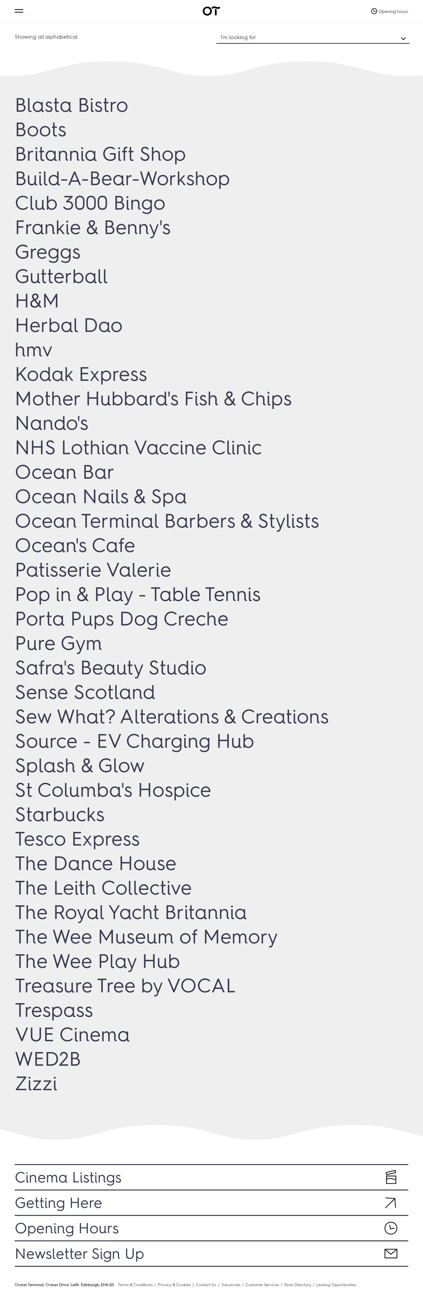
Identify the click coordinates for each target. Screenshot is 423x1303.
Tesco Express (77, 838)
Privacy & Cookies (174, 1284)
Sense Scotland (85, 692)
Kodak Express (81, 374)
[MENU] (18, 10)
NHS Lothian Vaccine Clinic (138, 447)
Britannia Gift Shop (100, 154)
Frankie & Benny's (93, 227)
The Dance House (95, 863)
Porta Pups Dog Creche (122, 618)
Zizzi (36, 1083)
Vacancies (230, 1284)
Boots (40, 129)
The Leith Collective (103, 887)
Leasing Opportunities (336, 1284)
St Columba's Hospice (113, 790)
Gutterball (61, 276)
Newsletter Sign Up (79, 1253)
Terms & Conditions (135, 1284)
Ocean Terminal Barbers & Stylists (167, 521)
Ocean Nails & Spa (101, 496)
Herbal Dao (69, 325)
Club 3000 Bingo (90, 203)
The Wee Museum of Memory (146, 936)
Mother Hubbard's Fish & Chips (153, 398)
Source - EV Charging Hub (134, 741)
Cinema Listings (68, 1177)
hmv (34, 349)
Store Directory (297, 1284)
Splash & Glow (80, 765)
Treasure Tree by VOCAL (125, 985)
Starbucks (60, 814)
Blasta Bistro (71, 105)
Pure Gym (58, 643)
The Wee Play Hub (97, 961)
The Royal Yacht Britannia (131, 912)
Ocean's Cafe (75, 545)
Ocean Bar (65, 472)
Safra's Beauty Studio (111, 667)
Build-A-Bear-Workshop (122, 178)
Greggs (48, 251)
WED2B (48, 1059)
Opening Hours (67, 1228)
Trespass (54, 1010)
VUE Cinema (72, 1034)
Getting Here (58, 1203)
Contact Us (206, 1284)
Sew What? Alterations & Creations (172, 716)
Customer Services (262, 1284)
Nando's (51, 423)
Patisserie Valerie (93, 569)
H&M (37, 300)
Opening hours (393, 11)
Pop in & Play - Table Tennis (138, 594)
